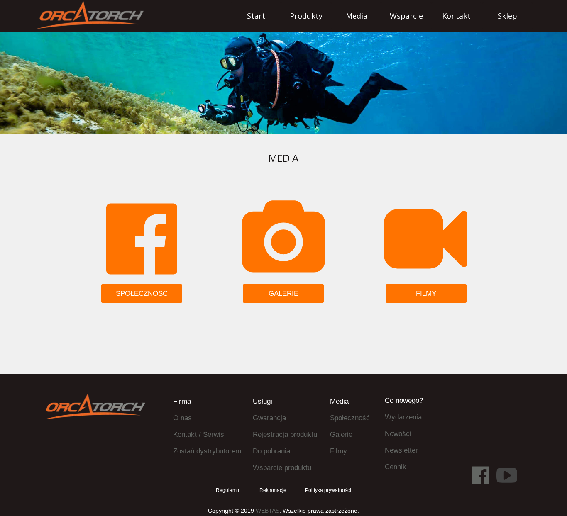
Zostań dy (188, 451)
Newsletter (401, 450)
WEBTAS (267, 510)
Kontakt (185, 434)
